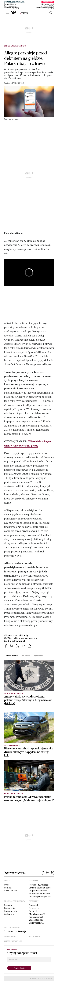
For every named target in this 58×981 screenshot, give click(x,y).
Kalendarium (34, 936)
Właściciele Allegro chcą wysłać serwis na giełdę (27, 443)
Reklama (8, 905)
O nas (7, 885)
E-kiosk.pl (33, 905)
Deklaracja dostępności (40, 896)
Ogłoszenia (9, 908)
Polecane (26, 656)
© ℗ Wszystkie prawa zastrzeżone (20, 638)
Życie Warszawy (36, 923)
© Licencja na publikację (16, 635)
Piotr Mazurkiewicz (13, 233)
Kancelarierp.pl (36, 917)
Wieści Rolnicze (36, 920)
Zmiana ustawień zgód (40, 888)
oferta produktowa (13, 941)
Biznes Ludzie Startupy (15, 46)
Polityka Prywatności (38, 885)
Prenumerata (10, 911)
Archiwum (9, 914)
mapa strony (10, 936)
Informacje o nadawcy (39, 893)
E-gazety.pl (34, 908)
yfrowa (24, 12)
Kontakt (7, 888)
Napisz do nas (10, 890)
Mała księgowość (37, 914)
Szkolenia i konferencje (15, 931)
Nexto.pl (33, 911)
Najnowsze (38, 656)
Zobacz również (11, 656)
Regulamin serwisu (38, 890)
